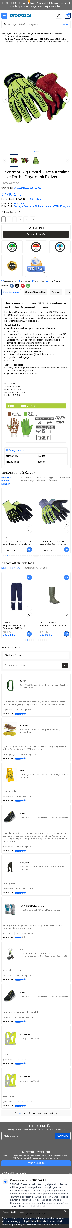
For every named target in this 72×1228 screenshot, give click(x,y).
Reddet (44, 1199)
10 (39, 1112)
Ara (65, 665)
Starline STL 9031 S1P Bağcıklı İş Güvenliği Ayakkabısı (40, 731)
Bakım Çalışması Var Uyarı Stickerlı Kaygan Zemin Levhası (44, 775)
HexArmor (10, 183)
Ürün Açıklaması (11, 292)
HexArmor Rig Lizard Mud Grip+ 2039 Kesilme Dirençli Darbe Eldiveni (53, 542)
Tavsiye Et (25, 281)
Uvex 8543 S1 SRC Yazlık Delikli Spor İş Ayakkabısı (44, 817)
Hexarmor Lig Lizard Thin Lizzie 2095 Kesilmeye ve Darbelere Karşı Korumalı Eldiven (15, 542)
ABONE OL (62, 1135)
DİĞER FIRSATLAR (11, 568)
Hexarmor (44, 538)
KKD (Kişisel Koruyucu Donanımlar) (31, 33)
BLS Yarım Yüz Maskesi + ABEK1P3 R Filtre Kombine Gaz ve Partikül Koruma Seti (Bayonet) (43, 954)
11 (45, 1112)
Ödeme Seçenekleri (35, 292)
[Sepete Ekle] (29, 549)
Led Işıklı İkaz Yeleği (29, 1039)
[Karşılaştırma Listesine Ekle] (29, 524)
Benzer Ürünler (41, 479)
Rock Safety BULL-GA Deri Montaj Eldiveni (40, 910)
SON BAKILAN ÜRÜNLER (37, 568)
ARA (65, 24)
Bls (41, 622)
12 (51, 1112)
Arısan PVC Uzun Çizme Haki (17, 625)
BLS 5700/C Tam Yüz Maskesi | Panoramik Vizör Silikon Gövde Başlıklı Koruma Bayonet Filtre (54, 627)
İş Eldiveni (57, 33)
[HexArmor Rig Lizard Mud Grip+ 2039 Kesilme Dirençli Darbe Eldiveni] (54, 512)
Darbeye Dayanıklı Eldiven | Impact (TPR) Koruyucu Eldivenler (35, 39)
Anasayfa (6, 33)
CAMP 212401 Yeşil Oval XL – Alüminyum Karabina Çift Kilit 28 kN (44, 686)
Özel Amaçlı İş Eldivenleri (17, 36)
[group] (36, 97)
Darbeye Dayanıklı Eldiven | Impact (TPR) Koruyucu (42, 206)
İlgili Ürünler (53, 479)
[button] (34, 151)
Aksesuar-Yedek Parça (27, 479)
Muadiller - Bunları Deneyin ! (7, 480)
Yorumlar (55, 292)
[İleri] (56, 1113)
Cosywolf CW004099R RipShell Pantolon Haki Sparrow (42, 867)
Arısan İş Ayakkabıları (12, 622)
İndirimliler (65, 477)
